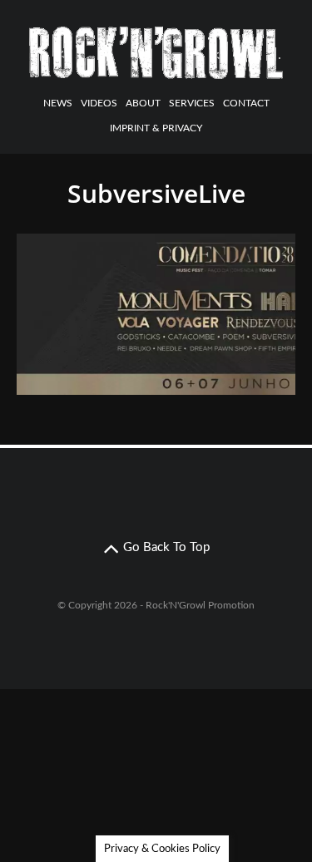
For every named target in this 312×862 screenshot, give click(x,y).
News (57, 103)
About (143, 103)
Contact (246, 103)
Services (192, 103)
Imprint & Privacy (156, 128)
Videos (99, 103)
